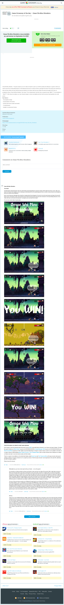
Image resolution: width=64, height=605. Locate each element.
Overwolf (40, 148)
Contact (50, 591)
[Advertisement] (37, 23)
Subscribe (44, 591)
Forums (22, 593)
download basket (14, 137)
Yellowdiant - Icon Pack (43, 560)
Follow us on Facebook (44, 598)
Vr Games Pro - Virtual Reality (45, 539)
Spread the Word (33, 591)
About (17, 591)
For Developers (24, 591)
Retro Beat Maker (45, 34)
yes (40, 464)
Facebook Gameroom (14, 142)
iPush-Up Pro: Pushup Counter (14, 527)
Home (13, 591)
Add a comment (32, 516)
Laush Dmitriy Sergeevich (8, 118)
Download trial (16, 40)
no (41, 464)
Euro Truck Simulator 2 (43, 142)
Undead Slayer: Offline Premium (45, 550)
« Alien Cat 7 (5, 586)
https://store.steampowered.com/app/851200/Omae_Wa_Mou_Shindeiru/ (19, 122)
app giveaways (10, 524)
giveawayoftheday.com (28, 600)
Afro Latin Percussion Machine (14, 548)
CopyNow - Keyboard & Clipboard (15, 537)
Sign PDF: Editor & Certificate (14, 571)
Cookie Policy (40, 593)
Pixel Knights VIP (42, 571)
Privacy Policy (32, 593)
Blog (26, 593)
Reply (7, 464)
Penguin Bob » (58, 586)
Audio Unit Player (11, 560)
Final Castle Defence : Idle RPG (45, 527)
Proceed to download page (47, 45)
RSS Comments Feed (30, 598)
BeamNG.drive (12, 148)
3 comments (57, 28)
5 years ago (24, 464)
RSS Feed (19, 598)
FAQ (40, 591)
